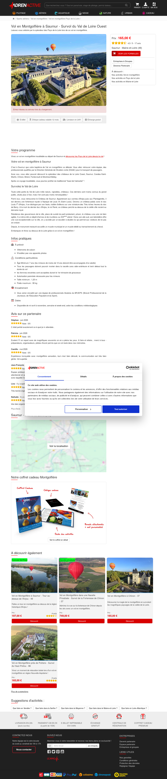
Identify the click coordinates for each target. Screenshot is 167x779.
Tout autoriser (120, 409)
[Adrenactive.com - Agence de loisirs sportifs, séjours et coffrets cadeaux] (25, 5)
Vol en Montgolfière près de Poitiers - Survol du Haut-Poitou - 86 (33, 664)
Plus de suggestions (19, 691)
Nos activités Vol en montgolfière (126, 74)
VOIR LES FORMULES (128, 53)
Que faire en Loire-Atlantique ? (134, 708)
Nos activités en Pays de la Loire (126, 78)
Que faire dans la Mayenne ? (73, 708)
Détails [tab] (83, 376)
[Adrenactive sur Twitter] (53, 751)
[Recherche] (126, 5)
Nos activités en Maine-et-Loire (125, 81)
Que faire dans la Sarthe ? (46, 708)
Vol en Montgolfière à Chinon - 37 (123, 595)
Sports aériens (23, 18)
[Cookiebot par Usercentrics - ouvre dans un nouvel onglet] (128, 368)
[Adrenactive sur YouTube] (62, 751)
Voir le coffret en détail (59, 540)
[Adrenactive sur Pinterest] (58, 751)
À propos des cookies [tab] (123, 376)
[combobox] (83, 5)
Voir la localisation (58, 446)
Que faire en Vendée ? (22, 708)
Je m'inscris (93, 745)
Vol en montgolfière (39, 18)
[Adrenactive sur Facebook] (49, 751)
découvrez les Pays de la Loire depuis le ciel (84, 156)
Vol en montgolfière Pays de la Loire (64, 18)
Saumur (116, 47)
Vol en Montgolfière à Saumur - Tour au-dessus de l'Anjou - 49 (31, 597)
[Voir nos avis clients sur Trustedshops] (121, 774)
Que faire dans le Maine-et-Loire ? (103, 708)
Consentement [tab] (44, 376)
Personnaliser (81, 409)
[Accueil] (13, 18)
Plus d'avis (15, 408)
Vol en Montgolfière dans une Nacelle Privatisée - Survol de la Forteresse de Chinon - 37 (81, 598)
